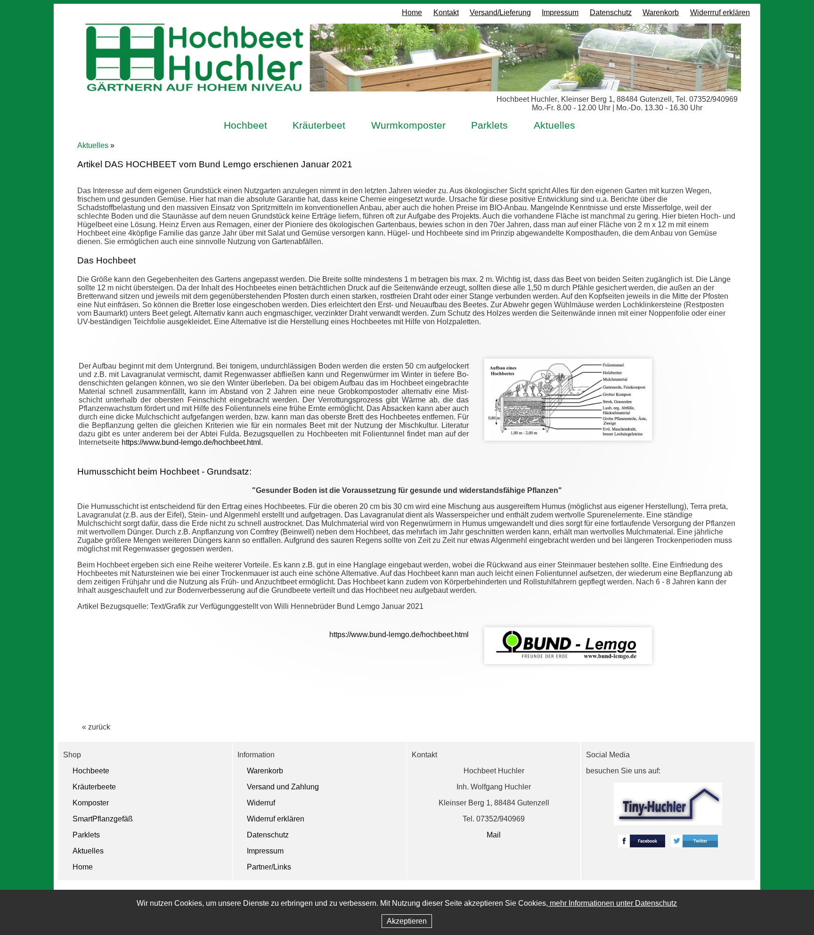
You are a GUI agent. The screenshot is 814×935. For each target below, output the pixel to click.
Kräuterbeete (94, 787)
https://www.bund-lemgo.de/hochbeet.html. (192, 442)
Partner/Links (269, 867)
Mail (494, 835)
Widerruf (261, 803)
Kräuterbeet (319, 125)
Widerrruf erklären (720, 12)
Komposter (91, 803)
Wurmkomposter (408, 125)
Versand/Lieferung (500, 12)
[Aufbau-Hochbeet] (568, 438)
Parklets (489, 125)
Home (412, 12)
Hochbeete (91, 771)
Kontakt (446, 12)
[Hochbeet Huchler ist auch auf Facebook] (641, 845)
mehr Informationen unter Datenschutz (612, 903)
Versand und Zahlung (283, 787)
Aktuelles (554, 125)
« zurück (96, 727)
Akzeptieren (407, 921)
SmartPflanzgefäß (103, 819)
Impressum (560, 12)
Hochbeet (245, 125)
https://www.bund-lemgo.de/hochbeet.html (399, 635)
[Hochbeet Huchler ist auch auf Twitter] (694, 845)
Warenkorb (661, 12)
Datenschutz (611, 12)
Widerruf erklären (275, 819)
